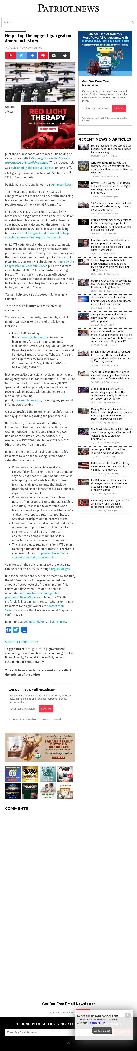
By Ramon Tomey (111, 473)
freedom (41, 653)
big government (54, 649)
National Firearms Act (39, 657)
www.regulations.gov (35, 337)
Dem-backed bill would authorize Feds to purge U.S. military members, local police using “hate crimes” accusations (110, 245)
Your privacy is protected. (20, 719)
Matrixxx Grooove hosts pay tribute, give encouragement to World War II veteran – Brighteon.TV (111, 284)
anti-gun (31, 649)
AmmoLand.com (61, 184)
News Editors (34, 47)
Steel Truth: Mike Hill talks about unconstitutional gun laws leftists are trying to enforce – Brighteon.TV (111, 375)
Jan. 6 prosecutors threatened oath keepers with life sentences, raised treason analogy (111, 149)
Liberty (18, 657)
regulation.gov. (60, 569)
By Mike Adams (111, 402)
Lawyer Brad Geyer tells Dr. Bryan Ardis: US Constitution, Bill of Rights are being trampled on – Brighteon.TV (111, 187)
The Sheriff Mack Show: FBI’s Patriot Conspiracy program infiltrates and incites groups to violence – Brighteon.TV (111, 434)
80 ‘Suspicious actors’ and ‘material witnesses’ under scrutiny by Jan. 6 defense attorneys (111, 206)
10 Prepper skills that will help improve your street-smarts (109, 451)
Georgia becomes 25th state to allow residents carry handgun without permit (108, 318)
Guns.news (59, 621)
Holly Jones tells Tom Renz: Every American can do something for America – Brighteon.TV (110, 466)
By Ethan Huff (110, 234)
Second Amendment (18, 661)
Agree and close (102, 1030)
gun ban (54, 653)
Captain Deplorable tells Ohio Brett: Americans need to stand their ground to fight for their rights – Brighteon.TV (111, 265)
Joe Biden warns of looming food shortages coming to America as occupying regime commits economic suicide (109, 485)
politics (59, 657)
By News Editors (111, 156)
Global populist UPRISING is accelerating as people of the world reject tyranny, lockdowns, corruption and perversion (109, 393)
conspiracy (12, 653)
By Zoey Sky (109, 456)
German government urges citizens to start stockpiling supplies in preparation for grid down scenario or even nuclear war (111, 225)
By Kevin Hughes (110, 196)
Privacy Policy (96, 1023)
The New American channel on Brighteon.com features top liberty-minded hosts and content (111, 301)
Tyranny (38, 661)
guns (64, 653)
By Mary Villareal (111, 176)
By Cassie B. (109, 325)
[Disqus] (40, 858)
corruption (28, 653)
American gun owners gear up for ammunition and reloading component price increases (110, 503)
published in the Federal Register (32, 168)
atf (40, 649)
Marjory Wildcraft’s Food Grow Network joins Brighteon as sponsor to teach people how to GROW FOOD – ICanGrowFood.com (111, 414)
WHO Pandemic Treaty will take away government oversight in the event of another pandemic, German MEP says (111, 167)
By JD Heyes (109, 254)
